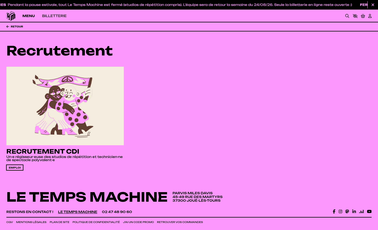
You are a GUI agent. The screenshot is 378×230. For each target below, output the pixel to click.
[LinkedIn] (354, 211)
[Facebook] (334, 211)
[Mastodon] (347, 211)
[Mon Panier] (363, 16)
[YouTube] (369, 211)
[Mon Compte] (370, 16)
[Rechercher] (347, 16)
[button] (355, 16)
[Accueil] (10, 16)
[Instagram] (340, 211)
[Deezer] (361, 211)
